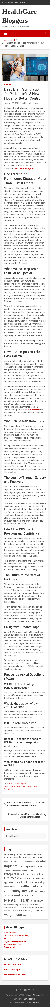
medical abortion (25, 895)
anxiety (6, 857)
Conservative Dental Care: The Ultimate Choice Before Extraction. (25, 815)
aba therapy (9, 854)
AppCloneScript (11, 932)
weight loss (13, 915)
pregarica (35, 908)
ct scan (33, 857)
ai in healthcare (34, 854)
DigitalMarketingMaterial (15, 941)
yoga (24, 915)
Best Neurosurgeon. (18, 784)
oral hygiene (34, 905)
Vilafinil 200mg (39, 911)
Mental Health (16, 900)
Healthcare (11, 878)
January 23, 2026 (11, 103)
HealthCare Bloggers (31, 995)
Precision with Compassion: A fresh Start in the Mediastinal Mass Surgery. (26, 804)
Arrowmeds (15, 857)
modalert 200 (37, 901)
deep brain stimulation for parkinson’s (20, 786)
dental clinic (16, 861)
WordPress (34, 1002)
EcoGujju (8, 938)
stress (14, 911)
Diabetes (40, 867)
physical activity (26, 908)
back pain (26, 857)
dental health (30, 862)
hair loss (25, 871)
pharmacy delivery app (11, 908)
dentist (21, 867)
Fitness (7, 871)
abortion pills (21, 855)
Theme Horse (28, 999)
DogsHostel (9, 947)
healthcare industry (32, 882)
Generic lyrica (16, 871)
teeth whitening (24, 910)
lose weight (8, 896)
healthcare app (27, 878)
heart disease (39, 891)
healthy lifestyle (21, 891)
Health (8, 84)
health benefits (34, 874)
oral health (24, 904)
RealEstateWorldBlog (13, 944)
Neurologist (9, 789)
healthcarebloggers (29, 103)
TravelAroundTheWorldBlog (16, 935)
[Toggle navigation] (5, 33)
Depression (30, 866)
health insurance (10, 887)
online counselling (11, 905)
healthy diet (27, 886)
